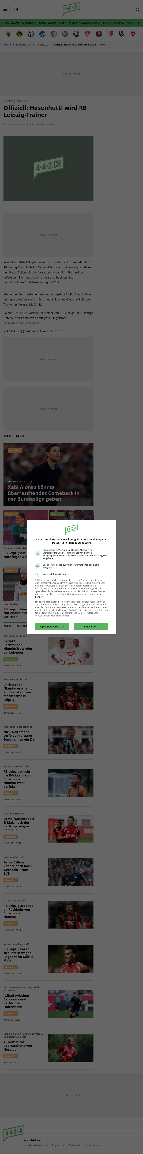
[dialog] (71, 577)
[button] (71, 574)
